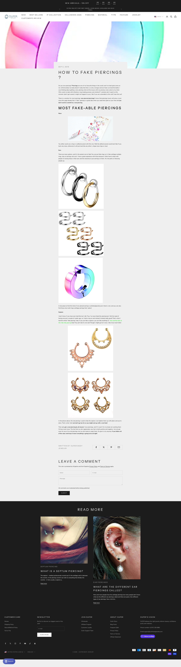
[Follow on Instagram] (15, 643)
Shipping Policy (9, 624)
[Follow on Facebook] (5, 643)
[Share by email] (119, 447)
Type (113, 15)
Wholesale (84, 621)
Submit (64, 493)
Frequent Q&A (114, 627)
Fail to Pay (8, 631)
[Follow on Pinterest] (20, 643)
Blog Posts (113, 624)
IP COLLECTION (54, 15)
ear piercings (100, 582)
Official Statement (115, 637)
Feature (124, 15)
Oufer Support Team (87, 631)
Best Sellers (36, 15)
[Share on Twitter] (103, 447)
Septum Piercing (49, 566)
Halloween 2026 (73, 15)
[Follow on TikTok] (30, 643)
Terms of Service (105, 466)
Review (7, 621)
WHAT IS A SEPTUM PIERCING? (62, 571)
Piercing (89, 15)
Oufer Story (113, 621)
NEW (23, 15)
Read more (44, 583)
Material (102, 15)
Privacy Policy (93, 466)
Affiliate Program (86, 624)
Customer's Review (31, 18)
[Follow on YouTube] (25, 643)
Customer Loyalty (86, 627)
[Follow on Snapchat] (35, 643)
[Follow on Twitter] (10, 643)
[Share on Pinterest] (111, 447)
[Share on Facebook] (96, 447)
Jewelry (136, 15)
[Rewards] (9, 661)
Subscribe (44, 635)
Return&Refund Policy (11, 627)
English (30, 652)
